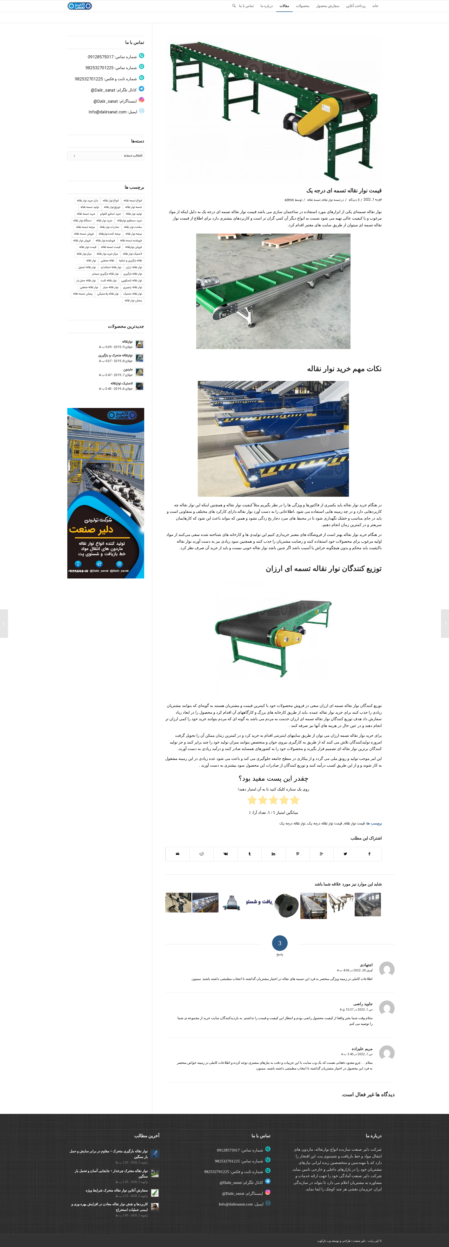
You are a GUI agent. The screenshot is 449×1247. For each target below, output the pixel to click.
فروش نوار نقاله (82, 241)
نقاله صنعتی (107, 260)
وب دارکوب (324, 1240)
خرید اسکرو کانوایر (110, 214)
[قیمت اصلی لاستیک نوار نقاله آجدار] (286, 906)
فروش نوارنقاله (133, 247)
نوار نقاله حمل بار (86, 280)
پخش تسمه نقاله (83, 294)
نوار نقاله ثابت (108, 280)
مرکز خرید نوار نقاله (107, 254)
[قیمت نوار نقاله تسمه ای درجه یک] (273, 109)
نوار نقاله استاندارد (111, 267)
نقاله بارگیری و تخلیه (130, 260)
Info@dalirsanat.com (108, 112)
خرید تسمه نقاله (86, 214)
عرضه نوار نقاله (134, 234)
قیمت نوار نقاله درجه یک (324, 824)
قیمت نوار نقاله (354, 824)
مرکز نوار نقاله (84, 254)
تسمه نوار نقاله (331, 200)
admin (289, 200)
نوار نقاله (91, 260)
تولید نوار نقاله (134, 214)
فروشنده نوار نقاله (105, 241)
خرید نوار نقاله (104, 221)
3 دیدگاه (353, 200)
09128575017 (101, 57)
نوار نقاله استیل (87, 267)
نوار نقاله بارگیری (132, 274)
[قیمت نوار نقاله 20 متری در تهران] (205, 902)
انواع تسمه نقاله (133, 201)
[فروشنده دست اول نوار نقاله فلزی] (341, 903)
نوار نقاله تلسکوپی (131, 280)
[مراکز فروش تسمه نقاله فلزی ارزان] (445, 623)
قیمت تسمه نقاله (110, 247)
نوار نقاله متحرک (132, 294)
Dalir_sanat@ (103, 90)
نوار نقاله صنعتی (89, 287)
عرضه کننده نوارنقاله (110, 234)
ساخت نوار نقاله (133, 227)
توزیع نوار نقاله (112, 207)
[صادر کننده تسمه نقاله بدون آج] (368, 904)
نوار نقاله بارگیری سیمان (105, 274)
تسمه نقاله (313, 200)
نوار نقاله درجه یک (292, 824)
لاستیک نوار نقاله (132, 254)
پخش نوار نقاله (133, 300)
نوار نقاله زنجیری (132, 287)
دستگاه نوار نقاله (82, 221)
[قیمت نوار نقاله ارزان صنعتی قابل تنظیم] (259, 902)
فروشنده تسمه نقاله (131, 241)
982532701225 (99, 68)
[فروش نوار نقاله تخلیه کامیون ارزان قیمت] (178, 902)
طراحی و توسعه (341, 1240)
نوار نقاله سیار (110, 287)
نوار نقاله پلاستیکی (107, 294)
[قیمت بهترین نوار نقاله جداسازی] (232, 902)
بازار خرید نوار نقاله (87, 201)
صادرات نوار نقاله (109, 227)
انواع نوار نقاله (111, 201)
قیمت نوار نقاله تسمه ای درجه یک (344, 190)
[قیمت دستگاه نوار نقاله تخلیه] (313, 906)
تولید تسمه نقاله (90, 207)
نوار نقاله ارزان (134, 267)
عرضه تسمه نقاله (85, 227)
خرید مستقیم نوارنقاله (129, 221)
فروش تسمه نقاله (84, 234)
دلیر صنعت (359, 1240)
